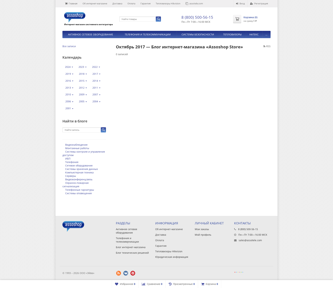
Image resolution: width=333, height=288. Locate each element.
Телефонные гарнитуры (79, 189)
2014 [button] (95, 80)
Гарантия (145, 3)
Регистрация (261, 3)
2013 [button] (68, 87)
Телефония (71, 162)
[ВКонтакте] (126, 273)
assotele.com (196, 3)
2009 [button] (82, 94)
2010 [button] (68, 94)
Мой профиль (203, 234)
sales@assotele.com (250, 240)
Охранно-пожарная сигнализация (75, 184)
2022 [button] (95, 66)
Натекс (254, 34)
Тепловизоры (232, 34)
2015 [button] (82, 80)
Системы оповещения (78, 193)
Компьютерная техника (79, 172)
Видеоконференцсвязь (78, 179)
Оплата (131, 3)
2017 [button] (95, 73)
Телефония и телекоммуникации (148, 34)
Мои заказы (202, 229)
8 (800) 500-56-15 (197, 17)
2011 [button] (95, 87)
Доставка (117, 3)
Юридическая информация (171, 257)
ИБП (67, 158)
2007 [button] (95, 94)
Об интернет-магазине (95, 3)
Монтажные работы (77, 148)
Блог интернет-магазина (131, 247)
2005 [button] (82, 101)
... (266, 34)
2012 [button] (82, 87)
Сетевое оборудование (79, 165)
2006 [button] (68, 101)
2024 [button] (68, 66)
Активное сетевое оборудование (90, 34)
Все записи (69, 46)
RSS (268, 46)
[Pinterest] (133, 273)
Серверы (70, 176)
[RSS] (118, 273)
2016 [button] (68, 80)
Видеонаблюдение (76, 144)
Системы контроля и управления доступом (83, 153)
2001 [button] (68, 108)
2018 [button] (82, 73)
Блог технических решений (132, 252)
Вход (242, 3)
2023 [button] (82, 66)
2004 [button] (95, 101)
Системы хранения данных (81, 169)
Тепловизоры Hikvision (168, 3)
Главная (73, 3)
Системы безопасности (198, 34)
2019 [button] (68, 73)
